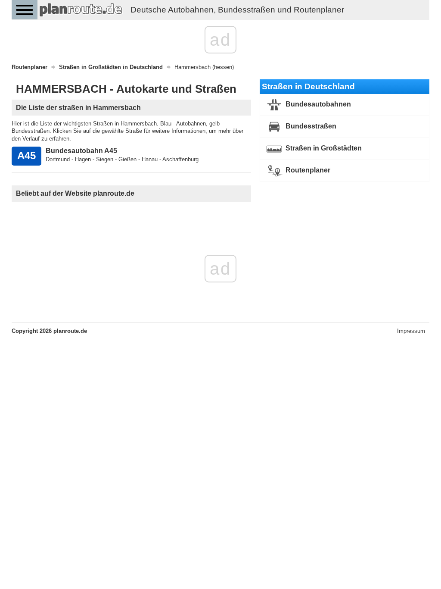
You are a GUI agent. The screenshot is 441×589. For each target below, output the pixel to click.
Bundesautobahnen (317, 104)
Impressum (411, 331)
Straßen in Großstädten (323, 148)
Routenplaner (307, 170)
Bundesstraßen (310, 126)
